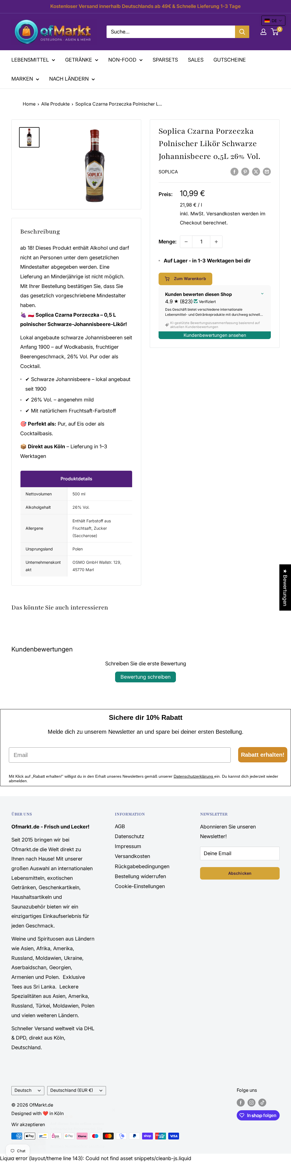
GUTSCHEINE (229, 60)
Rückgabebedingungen (142, 866)
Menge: (167, 242)
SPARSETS (165, 60)
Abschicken (239, 873)
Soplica (168, 171)
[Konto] (263, 32)
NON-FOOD (122, 60)
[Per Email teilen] (267, 171)
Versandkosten (223, 213)
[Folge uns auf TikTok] (262, 1102)
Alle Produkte (55, 104)
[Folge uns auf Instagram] (251, 1102)
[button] (273, 20)
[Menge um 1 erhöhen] (216, 242)
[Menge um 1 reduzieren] (186, 242)
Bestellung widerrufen (140, 876)
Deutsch (23, 1090)
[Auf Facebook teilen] (234, 171)
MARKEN (22, 79)
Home (29, 104)
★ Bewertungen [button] (285, 587)
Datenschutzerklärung (194, 776)
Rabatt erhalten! (262, 755)
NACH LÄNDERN (69, 79)
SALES (195, 60)
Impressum (128, 846)
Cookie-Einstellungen (140, 886)
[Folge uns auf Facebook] (241, 1102)
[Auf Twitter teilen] (256, 171)
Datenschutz (129, 836)
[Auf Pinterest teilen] (245, 171)
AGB (120, 826)
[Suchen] (242, 32)
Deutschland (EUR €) (71, 1090)
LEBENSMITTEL (30, 60)
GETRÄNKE (78, 60)
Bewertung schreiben (145, 677)
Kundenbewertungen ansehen (215, 335)
